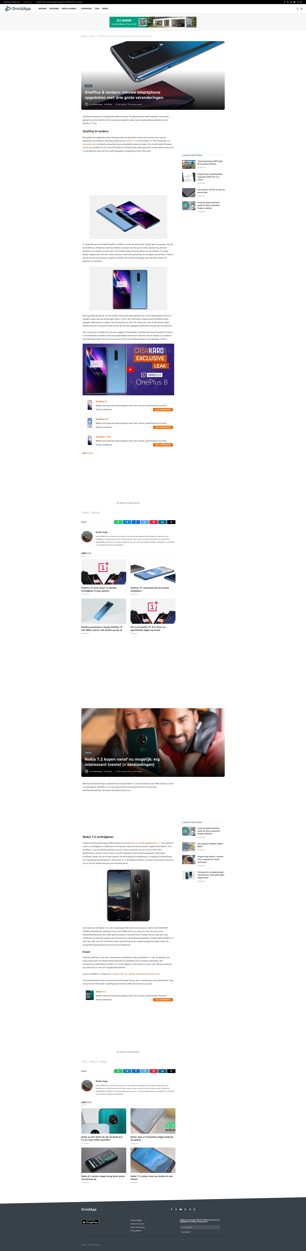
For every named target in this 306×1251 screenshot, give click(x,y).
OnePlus (85, 513)
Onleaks (89, 453)
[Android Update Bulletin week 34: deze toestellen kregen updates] (188, 205)
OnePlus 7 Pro (103, 436)
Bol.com (124, 974)
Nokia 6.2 (134, 843)
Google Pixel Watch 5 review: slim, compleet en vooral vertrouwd (210, 859)
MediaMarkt (141, 974)
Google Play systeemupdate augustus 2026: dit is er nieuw (59, 2)
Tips (97, 8)
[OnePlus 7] (90, 409)
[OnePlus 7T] (90, 427)
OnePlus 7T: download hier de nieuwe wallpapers (150, 589)
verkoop (103, 1062)
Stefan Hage (97, 104)
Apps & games (69, 8)
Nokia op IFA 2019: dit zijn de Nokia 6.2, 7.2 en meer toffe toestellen (102, 1138)
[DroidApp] (18, 8)
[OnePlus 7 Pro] (90, 444)
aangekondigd (89, 144)
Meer (105, 8)
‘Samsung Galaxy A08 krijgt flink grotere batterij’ (209, 162)
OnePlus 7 (101, 401)
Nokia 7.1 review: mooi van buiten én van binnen (152, 1177)
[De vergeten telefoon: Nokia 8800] (188, 846)
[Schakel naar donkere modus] (297, 9)
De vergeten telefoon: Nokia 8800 (210, 845)
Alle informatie (163, 410)
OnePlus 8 (96, 513)
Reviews (54, 8)
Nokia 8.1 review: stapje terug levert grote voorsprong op (103, 1177)
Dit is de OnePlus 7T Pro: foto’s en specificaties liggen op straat (148, 628)
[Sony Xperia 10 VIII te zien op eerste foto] (188, 192)
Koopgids (86, 8)
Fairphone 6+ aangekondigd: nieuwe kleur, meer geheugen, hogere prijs (211, 875)
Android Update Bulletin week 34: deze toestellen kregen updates (208, 205)
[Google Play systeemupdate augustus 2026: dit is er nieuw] (188, 177)
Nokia (84, 1062)
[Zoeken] (301, 8)
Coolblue (115, 974)
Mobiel (132, 974)
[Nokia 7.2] (90, 999)
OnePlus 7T (131, 141)
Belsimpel (154, 974)
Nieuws (43, 8)
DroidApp (84, 36)
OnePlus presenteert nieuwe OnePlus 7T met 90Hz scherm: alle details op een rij (102, 628)
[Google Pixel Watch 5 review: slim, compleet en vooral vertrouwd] (188, 859)
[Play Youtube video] (130, 369)
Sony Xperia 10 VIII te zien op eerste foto (211, 191)
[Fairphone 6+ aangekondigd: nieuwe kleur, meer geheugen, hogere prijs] (188, 875)
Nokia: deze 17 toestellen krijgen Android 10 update (152, 1138)
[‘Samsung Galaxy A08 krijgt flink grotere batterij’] (188, 164)
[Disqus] (128, 672)
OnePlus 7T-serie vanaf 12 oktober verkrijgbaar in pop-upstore (99, 589)
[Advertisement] (128, 174)
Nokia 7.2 (156, 843)
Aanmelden (186, 1232)
